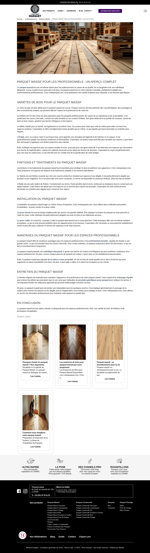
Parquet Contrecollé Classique (86, 505)
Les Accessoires (53, 520)
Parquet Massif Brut (54, 513)
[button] (49, 11)
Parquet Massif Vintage (55, 510)
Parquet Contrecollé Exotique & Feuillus (89, 513)
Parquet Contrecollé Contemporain (87, 508)
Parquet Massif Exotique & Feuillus (59, 515)
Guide (61, 536)
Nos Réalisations (38, 536)
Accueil (19, 19)
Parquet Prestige (126, 502)
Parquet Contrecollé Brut (84, 515)
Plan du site (68, 548)
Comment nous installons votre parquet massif (33, 434)
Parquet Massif (53, 502)
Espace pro (85, 536)
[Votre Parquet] (22, 535)
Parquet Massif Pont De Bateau (58, 517)
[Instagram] (25, 491)
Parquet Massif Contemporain (57, 508)
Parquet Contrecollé (84, 502)
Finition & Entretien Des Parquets (58, 527)
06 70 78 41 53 (84, 2)
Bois (109, 505)
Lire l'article (35, 376)
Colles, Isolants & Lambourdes (57, 524)
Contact (72, 536)
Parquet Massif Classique (56, 505)
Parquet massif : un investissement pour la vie (108, 363)
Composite (111, 508)
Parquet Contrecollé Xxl (84, 510)
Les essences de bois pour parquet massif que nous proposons (72, 364)
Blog (52, 536)
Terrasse (111, 502)
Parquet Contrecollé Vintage (85, 517)
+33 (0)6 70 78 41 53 (42, 495)
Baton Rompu (124, 510)
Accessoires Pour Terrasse (56, 529)
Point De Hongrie (125, 508)
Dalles (122, 505)
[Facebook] (19, 491)
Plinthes (50, 522)
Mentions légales (32, 548)
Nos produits (36, 503)
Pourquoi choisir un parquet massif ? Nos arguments (35, 363)
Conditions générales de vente (51, 548)
